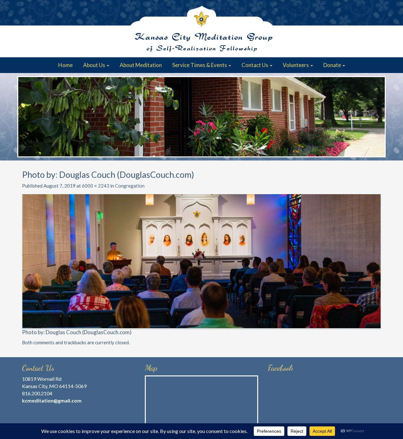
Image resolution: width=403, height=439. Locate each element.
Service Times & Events (200, 65)
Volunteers (296, 65)
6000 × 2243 (95, 186)
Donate (332, 65)
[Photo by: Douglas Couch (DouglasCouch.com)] (201, 260)
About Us (94, 65)
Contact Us (255, 65)
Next (378, 117)
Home (65, 65)
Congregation (130, 186)
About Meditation (141, 65)
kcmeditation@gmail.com (52, 400)
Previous (25, 117)
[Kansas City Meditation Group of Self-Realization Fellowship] (201, 28)
